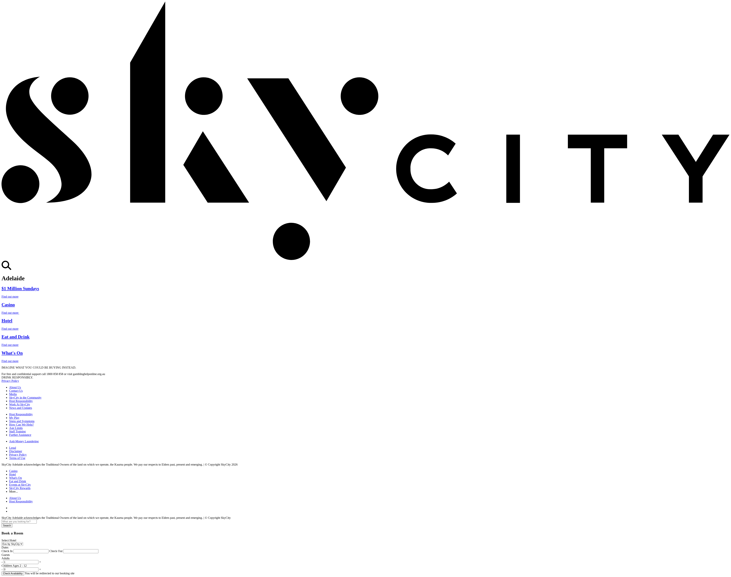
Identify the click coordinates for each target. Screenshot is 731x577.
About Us (15, 387)
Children (14, 565)
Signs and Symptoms (21, 421)
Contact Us (16, 390)
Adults (6, 558)
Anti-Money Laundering (24, 441)
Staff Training (17, 431)
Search (7, 525)
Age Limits (16, 428)
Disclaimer (15, 451)
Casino (13, 471)
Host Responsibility (21, 401)
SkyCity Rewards (19, 488)
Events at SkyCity (20, 484)
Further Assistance (20, 434)
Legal (12, 447)
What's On (15, 477)
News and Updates (20, 407)
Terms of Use (17, 458)
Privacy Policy (10, 380)
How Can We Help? (21, 424)
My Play (14, 417)
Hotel (12, 474)
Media (13, 394)
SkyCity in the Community (25, 397)
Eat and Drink (17, 481)
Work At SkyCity (19, 404)
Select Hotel (9, 540)
